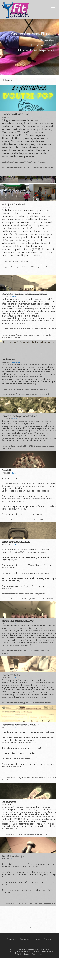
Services (24, 939)
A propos (11, 939)
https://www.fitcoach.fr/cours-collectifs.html (27, 566)
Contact (48, 939)
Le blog (36, 939)
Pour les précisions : (12, 565)
